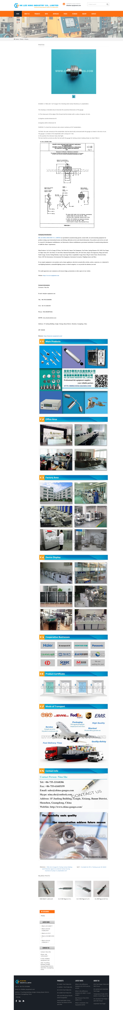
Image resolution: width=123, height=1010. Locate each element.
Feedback (74, 14)
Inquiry (84, 14)
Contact (93, 14)
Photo (65, 14)
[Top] (119, 32)
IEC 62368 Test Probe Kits (64, 993)
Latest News (79, 980)
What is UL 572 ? (46, 933)
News (46, 14)
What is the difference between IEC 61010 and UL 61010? (82, 986)
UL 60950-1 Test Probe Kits (64, 987)
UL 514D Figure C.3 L (64, 899)
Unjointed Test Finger (100, 1003)
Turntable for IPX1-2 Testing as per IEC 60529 (93, 867)
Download (56, 14)
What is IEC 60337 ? (47, 926)
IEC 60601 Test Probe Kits (64, 984)
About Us (27, 14)
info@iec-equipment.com (73, 5)
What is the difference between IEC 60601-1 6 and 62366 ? (83, 993)
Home (17, 14)
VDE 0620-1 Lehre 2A (46, 899)
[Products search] (108, 4)
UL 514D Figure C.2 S (82, 899)
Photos (26, 39)
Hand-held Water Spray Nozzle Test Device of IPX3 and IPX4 (64, 1002)
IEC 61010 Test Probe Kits (64, 990)
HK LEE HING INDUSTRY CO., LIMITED (49, 237)
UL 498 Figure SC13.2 (101, 899)
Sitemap (18, 997)
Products (37, 14)
